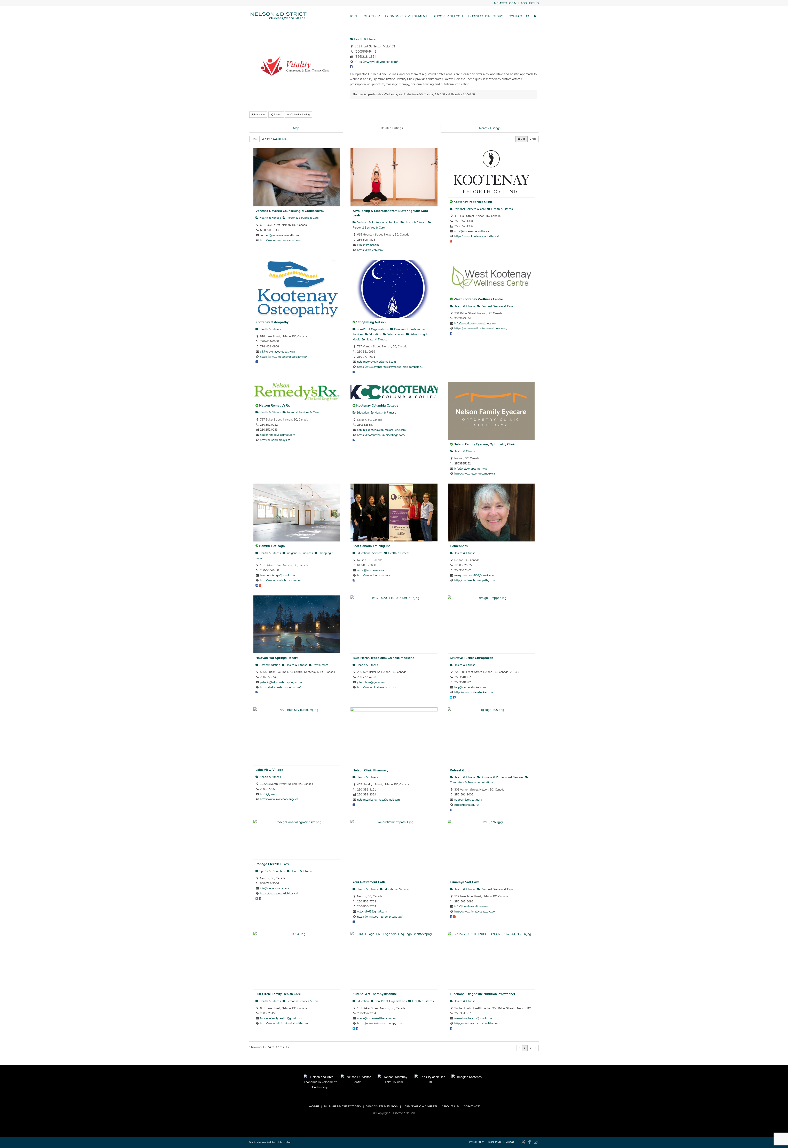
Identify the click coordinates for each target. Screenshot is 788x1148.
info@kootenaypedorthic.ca (471, 231)
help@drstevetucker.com (470, 687)
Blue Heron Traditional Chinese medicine (383, 658)
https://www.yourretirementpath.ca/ (379, 917)
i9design (261, 1142)
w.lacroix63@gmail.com (372, 912)
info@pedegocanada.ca (274, 888)
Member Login (505, 3)
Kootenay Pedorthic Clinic (473, 202)
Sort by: (274, 138)
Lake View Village (269, 770)
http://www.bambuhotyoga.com (280, 580)
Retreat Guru (460, 770)
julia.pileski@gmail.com (371, 682)
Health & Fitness (365, 39)
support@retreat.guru (468, 800)
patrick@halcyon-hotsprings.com (281, 682)
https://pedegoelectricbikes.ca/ (279, 893)
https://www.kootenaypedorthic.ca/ (476, 236)
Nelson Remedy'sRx (274, 405)
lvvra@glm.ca (268, 794)
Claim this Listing (300, 114)
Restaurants (320, 665)
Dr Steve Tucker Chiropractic (471, 658)
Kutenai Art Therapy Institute (375, 994)
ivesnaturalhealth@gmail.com (473, 1018)
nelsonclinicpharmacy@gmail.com (378, 800)
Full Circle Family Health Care (278, 994)
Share (276, 114)
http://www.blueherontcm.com (376, 687)
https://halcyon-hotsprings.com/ (280, 687)
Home (314, 1106)
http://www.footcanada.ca (373, 575)
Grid (522, 138)
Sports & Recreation (272, 871)
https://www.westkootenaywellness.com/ (480, 328)
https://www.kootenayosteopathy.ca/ (283, 357)
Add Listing (530, 3)
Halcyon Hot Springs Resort (276, 658)
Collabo (271, 1142)
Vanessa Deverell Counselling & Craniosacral (289, 211)
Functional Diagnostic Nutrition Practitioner (482, 994)
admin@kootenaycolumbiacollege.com (381, 430)
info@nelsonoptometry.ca (470, 469)
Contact (471, 1106)
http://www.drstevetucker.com (473, 692)
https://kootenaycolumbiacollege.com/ (381, 435)
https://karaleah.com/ (370, 250)
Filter (254, 138)
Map (296, 128)
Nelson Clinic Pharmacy (370, 770)
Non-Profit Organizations (372, 329)
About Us (450, 1106)
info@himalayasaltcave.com (471, 906)
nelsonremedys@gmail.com (277, 435)
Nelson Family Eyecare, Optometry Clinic (484, 444)
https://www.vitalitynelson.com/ (376, 62)
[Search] (535, 16)
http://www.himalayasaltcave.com (475, 912)
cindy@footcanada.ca (370, 570)
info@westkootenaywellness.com (475, 323)
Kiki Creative (284, 1142)
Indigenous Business (299, 553)
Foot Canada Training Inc (371, 546)
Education (374, 334)
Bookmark (259, 114)
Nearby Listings (490, 128)
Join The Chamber (420, 1106)
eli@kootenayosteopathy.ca (277, 352)
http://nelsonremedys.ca (275, 440)
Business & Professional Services (377, 222)
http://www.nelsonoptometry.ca (474, 474)
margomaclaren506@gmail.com (474, 575)
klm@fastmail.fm (368, 245)
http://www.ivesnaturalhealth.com (476, 1023)
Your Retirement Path (369, 882)
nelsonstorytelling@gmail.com (376, 362)
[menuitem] (505, 3)
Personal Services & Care (302, 218)
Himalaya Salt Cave (465, 882)
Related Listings (392, 128)
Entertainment (395, 334)
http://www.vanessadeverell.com (280, 240)
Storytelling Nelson (371, 322)
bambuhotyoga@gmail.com (277, 575)
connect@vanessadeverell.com (279, 235)
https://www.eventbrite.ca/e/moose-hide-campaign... (390, 367)
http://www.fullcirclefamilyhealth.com (284, 1023)
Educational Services (369, 553)
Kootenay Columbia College (377, 405)
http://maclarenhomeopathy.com (474, 580)
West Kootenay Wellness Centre (478, 299)
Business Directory (342, 1106)
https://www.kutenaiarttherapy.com (379, 1023)
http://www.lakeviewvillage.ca (279, 799)
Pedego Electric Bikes (272, 864)
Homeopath (459, 546)
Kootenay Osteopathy (272, 322)
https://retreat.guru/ (466, 805)
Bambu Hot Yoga (272, 546)
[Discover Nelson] (278, 16)
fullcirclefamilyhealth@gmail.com (281, 1018)
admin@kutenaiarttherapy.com (376, 1018)
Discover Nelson (382, 1106)
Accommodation (269, 665)
